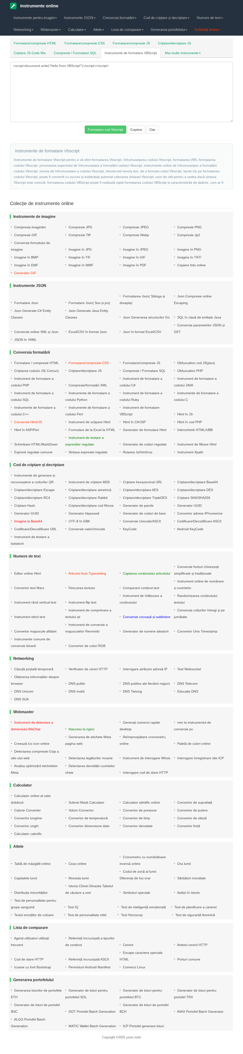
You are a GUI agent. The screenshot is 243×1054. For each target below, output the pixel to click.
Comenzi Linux (133, 967)
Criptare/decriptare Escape (34, 490)
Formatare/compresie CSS (85, 43)
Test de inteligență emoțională (143, 907)
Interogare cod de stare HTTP (145, 772)
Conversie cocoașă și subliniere (146, 617)
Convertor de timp (136, 818)
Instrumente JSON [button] (78, 18)
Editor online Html (27, 573)
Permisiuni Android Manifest (89, 967)
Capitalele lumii (25, 878)
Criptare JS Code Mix (30, 53)
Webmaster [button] (50, 30)
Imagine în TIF (79, 257)
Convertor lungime (27, 818)
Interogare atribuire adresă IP (144, 669)
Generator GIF (24, 273)
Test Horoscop (131, 915)
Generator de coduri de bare (144, 513)
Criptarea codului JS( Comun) (36, 371)
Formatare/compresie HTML (35, 43)
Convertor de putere (192, 810)
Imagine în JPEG (135, 249)
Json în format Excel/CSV (141, 332)
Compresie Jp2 (188, 235)
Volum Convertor (81, 810)
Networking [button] (22, 30)
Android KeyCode (189, 529)
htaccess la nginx (81, 729)
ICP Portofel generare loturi (143, 1026)
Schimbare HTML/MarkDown (35, 444)
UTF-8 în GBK (79, 521)
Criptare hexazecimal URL (142, 482)
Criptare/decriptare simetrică (89, 490)
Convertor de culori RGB (86, 646)
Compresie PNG (189, 227)
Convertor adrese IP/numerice (199, 513)
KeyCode (129, 529)
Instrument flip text (82, 602)
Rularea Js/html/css (137, 452)
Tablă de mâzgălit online (32, 864)
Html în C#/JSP (134, 422)
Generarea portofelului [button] (168, 30)
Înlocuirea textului (81, 588)
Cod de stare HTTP (28, 959)
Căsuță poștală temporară (33, 669)
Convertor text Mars (28, 588)
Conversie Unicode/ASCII (141, 521)
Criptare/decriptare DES (194, 490)
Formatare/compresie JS (131, 43)
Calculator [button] (76, 30)
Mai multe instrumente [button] (181, 53)
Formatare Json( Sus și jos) (89, 303)
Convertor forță (188, 826)
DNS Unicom (23, 691)
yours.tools (133, 1037)
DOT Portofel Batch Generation (92, 1011)
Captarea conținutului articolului (146, 573)
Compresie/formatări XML (87, 385)
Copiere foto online (191, 265)
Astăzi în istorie (188, 893)
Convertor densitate (137, 826)
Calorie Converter (27, 810)
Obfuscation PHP (189, 371)
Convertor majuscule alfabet (34, 631)
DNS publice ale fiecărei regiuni (146, 683)
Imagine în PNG (188, 249)
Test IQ (72, 907)
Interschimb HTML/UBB (194, 430)
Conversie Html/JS (27, 422)
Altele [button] (97, 30)
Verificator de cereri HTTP (87, 669)
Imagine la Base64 (27, 521)
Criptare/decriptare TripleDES (144, 498)
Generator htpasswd (83, 513)
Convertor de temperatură (88, 818)
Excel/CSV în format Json (87, 332)
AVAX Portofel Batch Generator (200, 1011)
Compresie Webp (135, 235)
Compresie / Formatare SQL (75, 53)
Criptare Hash (24, 505)
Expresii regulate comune (32, 452)
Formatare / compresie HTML (36, 363)
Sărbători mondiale (191, 878)
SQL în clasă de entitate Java (198, 317)
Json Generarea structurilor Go (146, 317)
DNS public (76, 683)
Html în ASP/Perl (26, 430)
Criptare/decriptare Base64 (197, 482)
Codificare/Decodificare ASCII (198, 521)
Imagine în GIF (133, 257)
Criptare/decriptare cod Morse (91, 505)
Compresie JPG (80, 227)
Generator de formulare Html (144, 430)
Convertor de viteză (191, 818)
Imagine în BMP (25, 257)
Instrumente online (38, 6)
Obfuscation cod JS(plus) (195, 363)
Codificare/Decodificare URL (35, 529)
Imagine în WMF (80, 265)
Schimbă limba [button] (205, 30)
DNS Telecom (187, 683)
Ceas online (77, 864)
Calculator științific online (141, 802)
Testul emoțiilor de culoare (33, 915)
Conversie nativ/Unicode (86, 529)
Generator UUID (189, 505)
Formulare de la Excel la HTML (91, 430)
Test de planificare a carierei (195, 907)
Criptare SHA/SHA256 (193, 498)
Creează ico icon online (31, 743)
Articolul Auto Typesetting (87, 573)
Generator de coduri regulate (144, 444)
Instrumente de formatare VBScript (131, 53)
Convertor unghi (25, 826)
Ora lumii (183, 864)
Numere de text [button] (209, 18)
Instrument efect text (29, 617)
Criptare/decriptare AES (140, 490)
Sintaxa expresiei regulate (87, 452)
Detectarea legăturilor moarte (90, 758)
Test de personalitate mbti (86, 915)
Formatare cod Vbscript (105, 129)
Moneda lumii (78, 878)
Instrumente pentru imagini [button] (34, 18)
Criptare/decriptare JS (174, 43)
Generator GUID (26, 513)
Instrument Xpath (189, 452)
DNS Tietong (132, 691)
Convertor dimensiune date (88, 826)
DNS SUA (21, 699)
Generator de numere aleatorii (145, 631)
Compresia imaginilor (29, 227)
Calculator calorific (27, 834)
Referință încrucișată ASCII (88, 959)
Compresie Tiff (79, 235)
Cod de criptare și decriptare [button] (165, 18)
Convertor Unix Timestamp (196, 631)
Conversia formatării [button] (118, 18)
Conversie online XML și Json (35, 332)
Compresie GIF (25, 235)
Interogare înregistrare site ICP (200, 758)
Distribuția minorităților (30, 893)
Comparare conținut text (140, 588)
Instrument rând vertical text (34, 602)
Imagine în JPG (80, 249)
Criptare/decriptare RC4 (31, 498)
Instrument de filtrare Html (196, 444)
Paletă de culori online (193, 743)
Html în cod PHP (189, 422)
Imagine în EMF (25, 265)
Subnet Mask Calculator (86, 802)
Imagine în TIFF (188, 257)
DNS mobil (76, 691)
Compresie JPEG (135, 227)
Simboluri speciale (136, 893)
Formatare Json (25, 303)
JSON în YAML (25, 340)
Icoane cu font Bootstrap (32, 967)
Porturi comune (188, 959)
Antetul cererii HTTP (191, 945)
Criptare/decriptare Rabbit (87, 498)
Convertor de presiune (139, 810)
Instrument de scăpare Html (89, 422)
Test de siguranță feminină (194, 915)
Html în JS (184, 414)
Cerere (127, 945)
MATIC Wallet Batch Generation (92, 1026)
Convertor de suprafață (194, 802)
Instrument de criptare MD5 (89, 482)
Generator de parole (138, 505)
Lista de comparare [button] (126, 30)
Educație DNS (187, 691)
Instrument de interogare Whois (146, 758)
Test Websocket (188, 669)
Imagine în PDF (134, 265)
